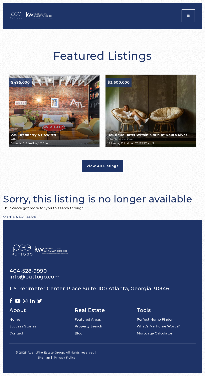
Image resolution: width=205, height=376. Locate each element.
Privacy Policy (64, 357)
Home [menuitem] (14, 319)
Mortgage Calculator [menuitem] (155, 333)
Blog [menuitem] (79, 333)
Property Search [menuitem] (88, 326)
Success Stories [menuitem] (22, 326)
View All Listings (102, 166)
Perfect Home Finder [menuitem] (155, 319)
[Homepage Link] (31, 15)
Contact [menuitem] (16, 333)
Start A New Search (19, 217)
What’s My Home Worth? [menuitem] (158, 326)
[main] (102, 124)
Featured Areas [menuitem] (88, 319)
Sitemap (43, 357)
